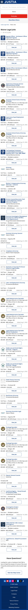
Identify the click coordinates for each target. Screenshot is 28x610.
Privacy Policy (14, 604)
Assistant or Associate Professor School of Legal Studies (15, 267)
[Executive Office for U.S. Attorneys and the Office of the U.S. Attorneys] (3, 101)
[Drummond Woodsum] (3, 284)
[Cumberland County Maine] (3, 492)
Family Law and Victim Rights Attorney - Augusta (14, 348)
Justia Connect (14, 587)
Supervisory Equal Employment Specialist (15, 117)
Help (14, 597)
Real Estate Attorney (12, 395)
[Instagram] (13, 581)
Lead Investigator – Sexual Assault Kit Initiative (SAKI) (16, 491)
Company (14, 594)
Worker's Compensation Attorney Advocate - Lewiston (16, 184)
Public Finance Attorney (13, 380)
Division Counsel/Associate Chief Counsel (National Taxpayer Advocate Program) (15, 200)
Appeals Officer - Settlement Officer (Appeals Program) (16, 37)
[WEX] (3, 540)
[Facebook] (10, 581)
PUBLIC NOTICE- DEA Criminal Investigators (14, 523)
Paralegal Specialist (11, 427)
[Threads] (15, 581)
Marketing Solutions (14, 607)
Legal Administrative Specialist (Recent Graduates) (15, 331)
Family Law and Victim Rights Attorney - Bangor (14, 364)
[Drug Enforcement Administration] (3, 218)
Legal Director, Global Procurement (16, 539)
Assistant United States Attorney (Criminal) (16, 100)
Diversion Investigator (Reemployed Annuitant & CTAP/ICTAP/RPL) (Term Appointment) (16, 217)
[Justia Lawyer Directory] (23, 581)
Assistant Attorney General (14, 233)
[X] (20, 581)
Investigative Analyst (12, 507)
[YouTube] (7, 581)
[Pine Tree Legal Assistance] (3, 349)
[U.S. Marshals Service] (3, 508)
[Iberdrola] (3, 477)
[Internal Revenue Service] (3, 38)
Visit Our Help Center (14, 573)
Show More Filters (14, 20)
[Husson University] (3, 268)
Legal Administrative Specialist (15, 298)
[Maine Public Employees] (3, 252)
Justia (16, 584)
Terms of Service (14, 600)
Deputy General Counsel (13, 475)
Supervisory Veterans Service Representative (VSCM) (14, 84)
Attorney (8, 167)
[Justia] (10, 2)
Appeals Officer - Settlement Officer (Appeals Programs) (16, 52)
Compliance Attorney (12, 251)
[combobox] (14, 7)
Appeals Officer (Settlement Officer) (16, 68)
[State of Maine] (3, 169)
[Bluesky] (18, 581)
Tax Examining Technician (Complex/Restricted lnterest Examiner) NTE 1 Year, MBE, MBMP (15, 152)
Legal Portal (14, 590)
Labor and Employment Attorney (15, 283)
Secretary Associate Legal (13, 411)
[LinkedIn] (5, 581)
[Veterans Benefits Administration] (3, 85)
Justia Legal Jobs (5, 24)
